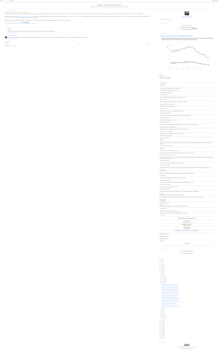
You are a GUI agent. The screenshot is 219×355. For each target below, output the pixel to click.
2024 (162, 259)
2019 (162, 268)
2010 (162, 327)
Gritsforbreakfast (10, 35)
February (163, 316)
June (162, 310)
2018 (162, 269)
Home (78, 43)
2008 (162, 330)
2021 (162, 264)
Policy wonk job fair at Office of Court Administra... (170, 285)
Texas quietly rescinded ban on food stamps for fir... (170, 296)
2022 (162, 263)
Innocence (34, 23)
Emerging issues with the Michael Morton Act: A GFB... (171, 306)
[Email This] (24, 22)
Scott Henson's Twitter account (166, 19)
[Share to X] (26, 22)
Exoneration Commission (18, 23)
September (163, 281)
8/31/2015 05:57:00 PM (12, 32)
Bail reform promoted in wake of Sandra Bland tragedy (170, 298)
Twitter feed (178, 210)
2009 (162, 328)
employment (10, 23)
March (163, 315)
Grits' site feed (189, 25)
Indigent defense (27, 23)
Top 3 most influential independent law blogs (185, 230)
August (163, 282)
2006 (162, 333)
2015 (162, 274)
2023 (162, 261)
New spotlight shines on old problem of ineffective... (170, 295)
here (67, 13)
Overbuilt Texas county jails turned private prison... (170, 288)
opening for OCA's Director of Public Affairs (75, 16)
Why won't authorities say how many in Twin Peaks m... (171, 293)
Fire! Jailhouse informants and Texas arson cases (169, 292)
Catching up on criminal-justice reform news (169, 303)
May (162, 311)
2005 (162, 335)
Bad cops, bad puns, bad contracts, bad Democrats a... (170, 290)
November (163, 277)
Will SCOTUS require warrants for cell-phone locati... (170, 301)
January (163, 318)
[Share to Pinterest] (28, 22)
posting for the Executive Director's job (26, 16)
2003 (162, 338)
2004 (162, 337)
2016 (162, 272)
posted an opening (123, 16)
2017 (162, 271)
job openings (17, 13)
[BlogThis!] (25, 22)
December (163, 276)
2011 (162, 325)
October (163, 279)
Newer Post (7, 43)
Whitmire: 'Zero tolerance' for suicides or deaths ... (170, 300)
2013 (162, 322)
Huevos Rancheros (191, 253)
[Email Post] (23, 22)
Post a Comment (7, 41)
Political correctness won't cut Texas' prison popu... (170, 305)
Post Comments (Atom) (13, 45)
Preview (183, 29)
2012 (162, 323)
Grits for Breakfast (109, 5)
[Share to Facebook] (27, 22)
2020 (162, 266)
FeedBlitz (190, 29)
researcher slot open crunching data (131, 13)
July (162, 308)
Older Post (149, 43)
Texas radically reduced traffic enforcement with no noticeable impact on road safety (176, 36)
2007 (162, 332)
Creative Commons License (191, 346)
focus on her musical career (9, 17)
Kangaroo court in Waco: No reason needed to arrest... (170, 287)
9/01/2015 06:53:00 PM (12, 38)
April (163, 313)
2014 (162, 320)
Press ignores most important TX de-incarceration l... (170, 284)
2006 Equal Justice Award (186, 222)
